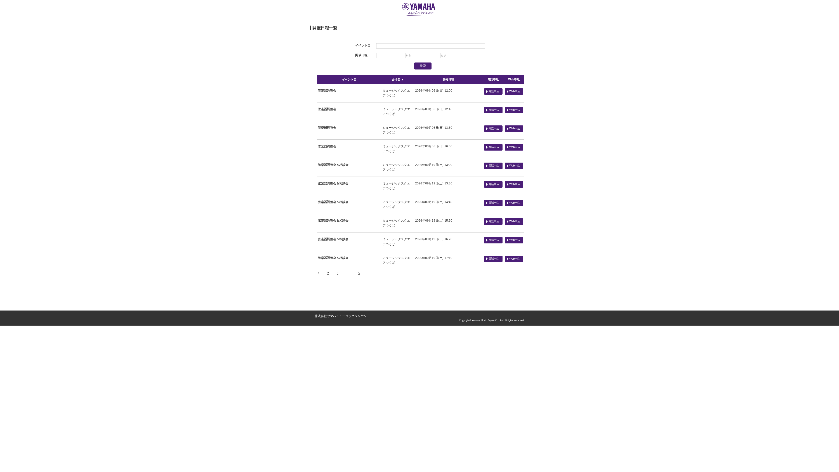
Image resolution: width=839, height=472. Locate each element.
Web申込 (514, 79)
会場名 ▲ (398, 79)
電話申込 (493, 79)
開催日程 (448, 79)
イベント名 (349, 79)
